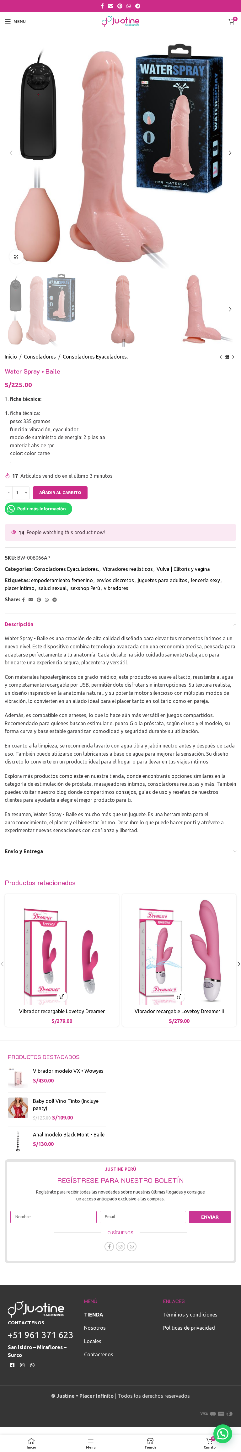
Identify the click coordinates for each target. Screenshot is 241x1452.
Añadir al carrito (60, 492)
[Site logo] (120, 21)
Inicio (11, 356)
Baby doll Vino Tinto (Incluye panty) (66, 1104)
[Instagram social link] (120, 1246)
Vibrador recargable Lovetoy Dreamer (62, 1011)
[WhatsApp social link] (129, 6)
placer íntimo (20, 588)
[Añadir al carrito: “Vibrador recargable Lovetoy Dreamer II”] (179, 996)
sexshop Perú (85, 588)
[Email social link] (110, 6)
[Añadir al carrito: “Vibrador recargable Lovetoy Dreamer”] (61, 996)
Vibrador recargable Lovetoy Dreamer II (179, 1011)
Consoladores (40, 356)
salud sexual (52, 588)
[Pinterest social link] (119, 6)
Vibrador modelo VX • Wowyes (68, 1071)
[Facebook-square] (12, 1365)
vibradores (116, 588)
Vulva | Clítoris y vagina (183, 569)
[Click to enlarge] (16, 257)
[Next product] (233, 357)
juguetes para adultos (162, 580)
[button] (222, 1433)
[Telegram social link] (137, 6)
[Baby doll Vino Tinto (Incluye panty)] (18, 1109)
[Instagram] (22, 1365)
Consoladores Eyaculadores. (95, 356)
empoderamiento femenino (62, 580)
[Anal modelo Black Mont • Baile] (18, 1141)
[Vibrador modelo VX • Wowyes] (18, 1077)
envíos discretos (115, 580)
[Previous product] (220, 357)
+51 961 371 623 (40, 1335)
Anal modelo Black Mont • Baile (68, 1134)
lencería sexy (205, 580)
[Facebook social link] (102, 6)
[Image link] (36, 1308)
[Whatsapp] (32, 1365)
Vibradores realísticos (128, 569)
